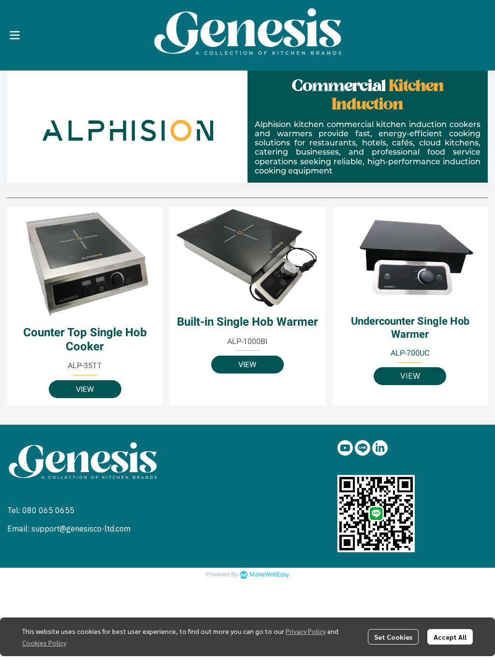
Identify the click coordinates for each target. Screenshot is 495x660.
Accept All (450, 636)
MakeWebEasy (269, 575)
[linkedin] (380, 448)
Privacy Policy (306, 631)
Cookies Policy (44, 642)
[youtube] (345, 448)
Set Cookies (393, 636)
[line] (362, 448)
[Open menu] (14, 35)
